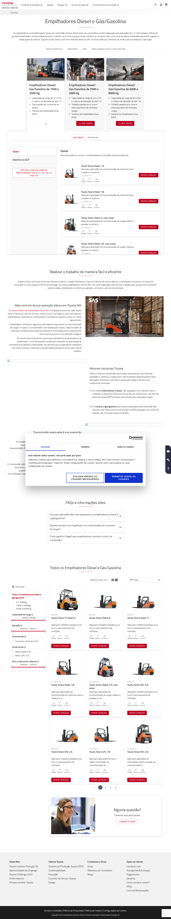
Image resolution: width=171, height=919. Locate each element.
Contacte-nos (127, 821)
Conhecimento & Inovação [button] (104, 4)
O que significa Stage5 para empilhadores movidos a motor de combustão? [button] (81, 538)
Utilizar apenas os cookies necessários (85, 477)
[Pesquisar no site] (155, 4)
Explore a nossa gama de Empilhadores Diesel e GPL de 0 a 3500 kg (34, 173)
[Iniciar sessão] (161, 4)
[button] (112, 580)
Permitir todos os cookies (124, 477)
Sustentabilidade (56, 870)
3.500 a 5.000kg (23, 605)
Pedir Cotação (61, 646)
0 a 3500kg (21, 602)
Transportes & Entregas (138, 870)
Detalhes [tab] (85, 447)
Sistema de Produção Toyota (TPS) (65, 866)
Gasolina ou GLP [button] (21, 159)
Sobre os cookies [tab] (125, 447)
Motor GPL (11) (22, 655)
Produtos (14, 12)
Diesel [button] (16, 151)
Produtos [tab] (93, 137)
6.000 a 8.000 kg (23, 608)
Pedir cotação (148, 175)
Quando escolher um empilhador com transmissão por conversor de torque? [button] (82, 527)
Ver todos (87, 123)
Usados (50, 4)
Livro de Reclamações (138, 890)
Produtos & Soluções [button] (30, 4)
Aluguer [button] (61, 4)
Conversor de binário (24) (26, 641)
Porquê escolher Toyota (21, 882)
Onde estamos (16, 878)
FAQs (129, 886)
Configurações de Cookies (114, 910)
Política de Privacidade (73, 910)
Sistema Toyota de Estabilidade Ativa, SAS (30, 310)
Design (51, 882)
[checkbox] (28, 641)
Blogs (90, 874)
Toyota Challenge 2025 (20, 874)
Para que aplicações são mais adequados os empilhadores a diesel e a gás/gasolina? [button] (84, 516)
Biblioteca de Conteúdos (100, 870)
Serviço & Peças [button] (78, 4)
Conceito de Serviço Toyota (62, 878)
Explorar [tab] (78, 137)
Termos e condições (53, 910)
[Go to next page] (115, 787)
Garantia (131, 878)
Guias (90, 866)
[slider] (12, 620)
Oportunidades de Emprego (23, 870)
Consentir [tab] (45, 447)
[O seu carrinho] (166, 4)
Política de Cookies (93, 910)
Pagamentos (133, 874)
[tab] (85, 516)
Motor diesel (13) (23, 651)
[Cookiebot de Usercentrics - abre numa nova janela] (131, 438)
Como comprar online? (138, 882)
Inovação (53, 874)
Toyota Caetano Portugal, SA (23, 866)
